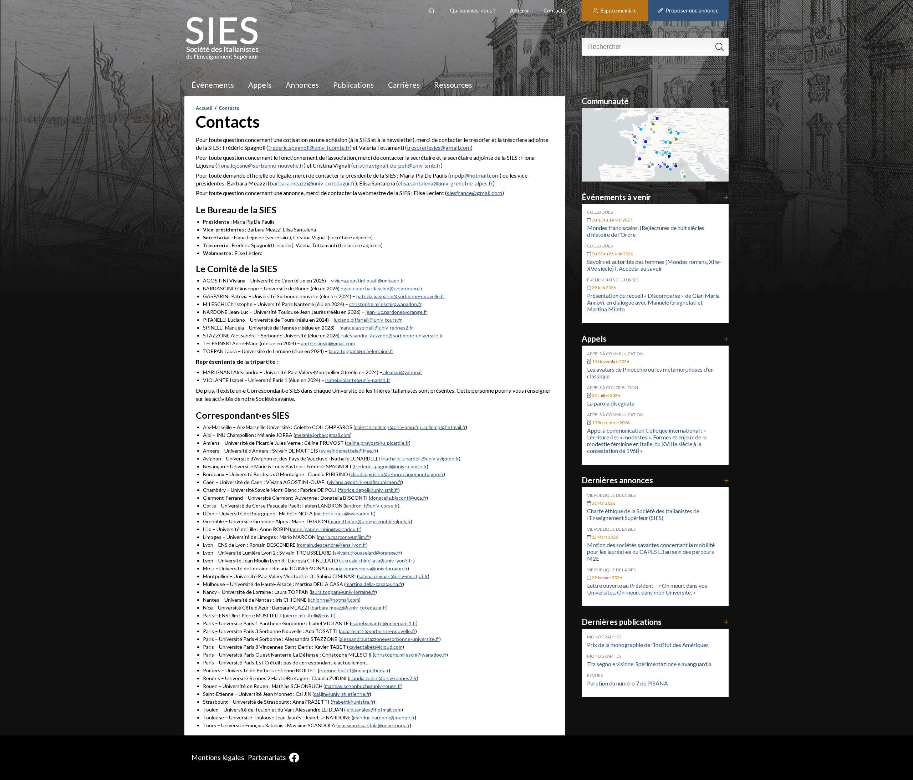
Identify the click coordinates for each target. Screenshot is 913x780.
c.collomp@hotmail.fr (443, 427)
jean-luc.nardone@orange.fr (396, 312)
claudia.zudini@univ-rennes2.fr (383, 678)
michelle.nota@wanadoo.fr (344, 513)
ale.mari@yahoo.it (402, 372)
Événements (213, 84)
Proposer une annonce (691, 10)
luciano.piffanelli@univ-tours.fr (368, 320)
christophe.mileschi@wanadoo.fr (385, 304)
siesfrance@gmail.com (474, 192)
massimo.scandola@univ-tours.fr (374, 725)
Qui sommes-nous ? (473, 10)
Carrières (404, 84)
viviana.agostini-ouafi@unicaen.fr (367, 280)
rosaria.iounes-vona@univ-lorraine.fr (367, 568)
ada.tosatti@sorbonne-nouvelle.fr (377, 631)
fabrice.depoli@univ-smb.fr (368, 490)
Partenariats (267, 757)
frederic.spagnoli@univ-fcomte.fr (309, 147)
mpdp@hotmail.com (475, 175)
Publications (353, 84)
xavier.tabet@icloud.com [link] (375, 647)
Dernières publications (655, 622)
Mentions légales (218, 757)
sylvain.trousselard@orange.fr (367, 553)
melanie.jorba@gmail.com (322, 435)
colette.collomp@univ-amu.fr (387, 427)
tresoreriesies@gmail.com (439, 147)
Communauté (655, 101)
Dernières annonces (655, 480)
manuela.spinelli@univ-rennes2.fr (376, 328)
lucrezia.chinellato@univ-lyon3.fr (376, 560)
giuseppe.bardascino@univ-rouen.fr (383, 288)
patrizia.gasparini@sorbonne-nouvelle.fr (400, 296)
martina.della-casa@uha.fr (374, 584)
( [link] (343, 537)
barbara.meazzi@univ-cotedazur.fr (312, 183)
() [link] (365, 482)
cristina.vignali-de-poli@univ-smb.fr (397, 165)
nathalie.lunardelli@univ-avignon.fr (421, 458)
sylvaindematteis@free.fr (349, 451)
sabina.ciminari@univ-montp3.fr (393, 576)
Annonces (302, 84)
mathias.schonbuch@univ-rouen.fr (363, 686)
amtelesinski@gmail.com (328, 343)
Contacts (554, 10)
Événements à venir (655, 197)
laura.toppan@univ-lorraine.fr (361, 351)
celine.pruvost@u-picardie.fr (377, 443)
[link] (377, 443)
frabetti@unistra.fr (353, 702)
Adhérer (519, 10)
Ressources (453, 84)
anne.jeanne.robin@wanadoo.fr (325, 529)
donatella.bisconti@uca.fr (398, 498)
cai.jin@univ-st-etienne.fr (342, 694)
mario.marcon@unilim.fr (343, 537)
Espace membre (618, 10)
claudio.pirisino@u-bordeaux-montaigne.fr (397, 474)
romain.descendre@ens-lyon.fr (332, 545)
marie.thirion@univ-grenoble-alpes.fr (370, 521)
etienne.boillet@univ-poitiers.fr (354, 670)
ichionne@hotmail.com (334, 600)
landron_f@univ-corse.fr (371, 506)
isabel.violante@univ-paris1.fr (357, 380)
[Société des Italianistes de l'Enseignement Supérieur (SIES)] (432, 7)
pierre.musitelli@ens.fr (309, 615)
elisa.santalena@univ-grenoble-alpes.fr (445, 183)
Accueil (204, 108)
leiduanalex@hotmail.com (374, 710)
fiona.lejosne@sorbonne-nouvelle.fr (260, 165)
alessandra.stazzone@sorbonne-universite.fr (393, 335)
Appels (259, 84)
